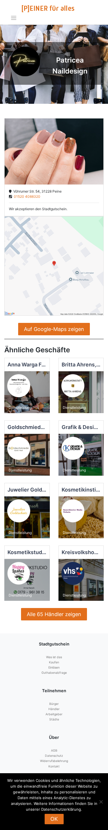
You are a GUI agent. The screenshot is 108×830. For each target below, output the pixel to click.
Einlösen (54, 667)
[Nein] (101, 802)
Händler (54, 709)
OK (54, 819)
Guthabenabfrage (54, 673)
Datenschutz (54, 756)
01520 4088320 (26, 196)
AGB (54, 750)
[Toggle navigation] (14, 18)
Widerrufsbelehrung (54, 761)
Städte (54, 719)
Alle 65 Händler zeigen (54, 614)
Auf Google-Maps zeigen (54, 329)
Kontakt (54, 766)
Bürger (54, 704)
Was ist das (54, 657)
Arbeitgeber (54, 714)
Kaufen (54, 662)
